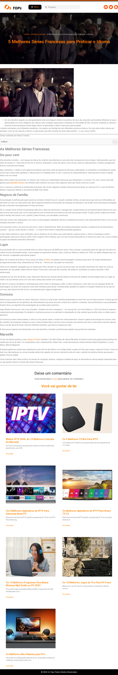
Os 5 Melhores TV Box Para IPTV (80, 439)
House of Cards (33, 339)
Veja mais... (10, 454)
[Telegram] (116, 7)
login (55, 379)
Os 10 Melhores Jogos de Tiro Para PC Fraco (86, 582)
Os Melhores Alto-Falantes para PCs (25, 654)
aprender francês (17, 183)
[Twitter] (111, 7)
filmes (47, 260)
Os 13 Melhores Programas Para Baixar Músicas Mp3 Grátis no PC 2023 (27, 584)
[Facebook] (106, 7)
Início (27, 34)
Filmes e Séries (38, 34)
